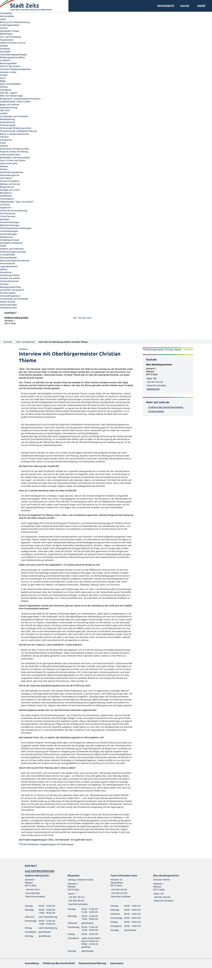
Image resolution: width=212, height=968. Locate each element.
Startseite (7, 342)
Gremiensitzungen (9, 231)
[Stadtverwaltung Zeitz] (106, 321)
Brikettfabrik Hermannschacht (15, 157)
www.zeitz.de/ (32, 893)
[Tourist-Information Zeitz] (127, 886)
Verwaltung (5, 272)
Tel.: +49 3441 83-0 (82, 317)
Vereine (4, 86)
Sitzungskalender (8, 257)
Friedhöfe (5, 60)
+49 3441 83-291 (118, 889)
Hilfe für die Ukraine (10, 66)
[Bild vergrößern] (76, 844)
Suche (184, 6)
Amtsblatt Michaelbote (11, 242)
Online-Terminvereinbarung (13, 210)
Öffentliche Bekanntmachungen (15, 228)
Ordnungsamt (7, 198)
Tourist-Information (9, 181)
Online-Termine (7, 216)
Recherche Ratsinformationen (15, 260)
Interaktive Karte (8, 307)
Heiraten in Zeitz (8, 72)
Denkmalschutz (7, 122)
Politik (3, 245)
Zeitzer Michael (7, 301)
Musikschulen (6, 39)
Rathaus (4, 166)
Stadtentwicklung (8, 107)
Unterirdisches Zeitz (10, 154)
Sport (3, 78)
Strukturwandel (7, 292)
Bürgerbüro (6, 192)
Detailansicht (153, 388)
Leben (3, 19)
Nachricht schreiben (156, 385)
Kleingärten (6, 89)
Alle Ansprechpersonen (39, 871)
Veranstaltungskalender (12, 172)
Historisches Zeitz (9, 163)
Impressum (116, 963)
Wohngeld (5, 51)
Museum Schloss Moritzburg (14, 151)
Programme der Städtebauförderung (18, 131)
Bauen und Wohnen (9, 104)
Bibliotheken (6, 33)
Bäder (3, 80)
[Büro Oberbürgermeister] (168, 376)
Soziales (4, 45)
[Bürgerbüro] (85, 890)
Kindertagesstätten (9, 25)
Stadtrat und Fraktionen (12, 248)
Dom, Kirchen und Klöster (13, 160)
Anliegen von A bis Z (10, 189)
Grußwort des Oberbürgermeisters (165, 407)
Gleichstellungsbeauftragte (13, 54)
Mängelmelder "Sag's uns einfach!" (17, 201)
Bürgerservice (7, 186)
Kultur (3, 142)
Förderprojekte (7, 125)
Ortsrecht (5, 204)
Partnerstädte (7, 16)
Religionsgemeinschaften (12, 57)
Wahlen (3, 269)
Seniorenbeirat (7, 263)
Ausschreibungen (8, 234)
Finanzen (4, 284)
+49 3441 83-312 (76, 897)
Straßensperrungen (9, 239)
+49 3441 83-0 (32, 889)
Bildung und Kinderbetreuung (15, 22)
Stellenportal (6, 237)
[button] (200, 6)
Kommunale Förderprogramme (15, 128)
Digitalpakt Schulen (9, 30)
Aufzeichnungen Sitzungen (13, 251)
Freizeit (3, 75)
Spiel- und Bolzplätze (10, 83)
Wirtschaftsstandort (10, 295)
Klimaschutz (6, 139)
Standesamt (6, 195)
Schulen (4, 27)
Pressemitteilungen (9, 222)
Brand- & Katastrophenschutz (14, 133)
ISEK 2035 (5, 110)
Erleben (4, 169)
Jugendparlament (9, 266)
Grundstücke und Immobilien (14, 116)
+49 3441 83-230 (155, 381)
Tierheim (4, 136)
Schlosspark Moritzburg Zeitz (14, 148)
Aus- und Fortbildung (10, 36)
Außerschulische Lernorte (12, 42)
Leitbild (4, 113)
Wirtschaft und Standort (12, 289)
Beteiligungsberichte (10, 287)
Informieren (6, 178)
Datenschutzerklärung (92, 963)
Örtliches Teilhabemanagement (15, 69)
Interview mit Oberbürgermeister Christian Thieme (63, 342)
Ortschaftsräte (7, 254)
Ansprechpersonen (9, 281)
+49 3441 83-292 (118, 893)
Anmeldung (32, 963)
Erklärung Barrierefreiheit (59, 963)
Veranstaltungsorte (9, 175)
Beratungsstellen (8, 63)
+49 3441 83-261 (76, 900)
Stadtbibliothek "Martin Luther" (15, 101)
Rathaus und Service (10, 184)
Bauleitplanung (7, 119)
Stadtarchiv (5, 207)
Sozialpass (5, 48)
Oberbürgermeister (10, 275)
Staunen (4, 145)
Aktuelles (4, 219)
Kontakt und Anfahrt (10, 278)
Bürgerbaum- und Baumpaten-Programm (20, 98)
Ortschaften (6, 13)
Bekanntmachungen (10, 225)
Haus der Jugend (8, 92)
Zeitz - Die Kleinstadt (25, 342)
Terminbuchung (7, 213)
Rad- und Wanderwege (11, 95)
